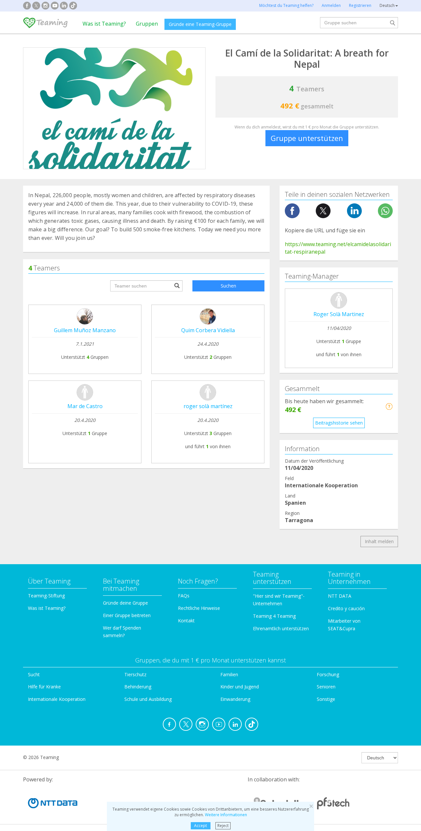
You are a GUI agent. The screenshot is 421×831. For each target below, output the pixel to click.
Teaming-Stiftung (46, 595)
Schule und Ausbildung (148, 699)
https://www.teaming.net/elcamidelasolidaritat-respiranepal (338, 248)
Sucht (34, 674)
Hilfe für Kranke (44, 686)
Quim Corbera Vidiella (208, 330)
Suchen (228, 286)
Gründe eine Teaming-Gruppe (200, 24)
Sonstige (326, 699)
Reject (223, 825)
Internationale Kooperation (57, 699)
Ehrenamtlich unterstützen (281, 628)
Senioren (326, 686)
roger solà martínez (208, 406)
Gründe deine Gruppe (125, 603)
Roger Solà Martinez (338, 314)
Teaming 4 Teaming (274, 616)
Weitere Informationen (226, 815)
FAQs (183, 595)
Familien (229, 674)
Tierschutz (135, 674)
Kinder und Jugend (239, 686)
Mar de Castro (85, 406)
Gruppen (147, 23)
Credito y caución (346, 608)
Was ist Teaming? (104, 23)
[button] (389, 406)
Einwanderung (235, 699)
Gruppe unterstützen (307, 138)
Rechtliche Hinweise (199, 608)
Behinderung (137, 686)
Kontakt (186, 620)
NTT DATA (339, 596)
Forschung (328, 674)
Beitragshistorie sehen (339, 423)
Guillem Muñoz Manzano (85, 330)
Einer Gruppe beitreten (127, 615)
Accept (200, 825)
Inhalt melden (379, 541)
